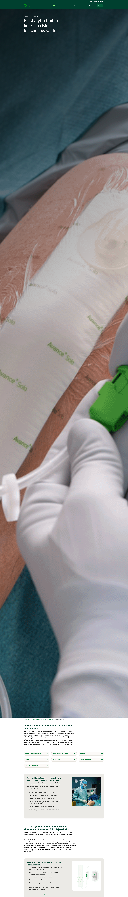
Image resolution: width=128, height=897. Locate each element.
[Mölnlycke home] (28, 6)
